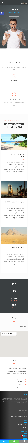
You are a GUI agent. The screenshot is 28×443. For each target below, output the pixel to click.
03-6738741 (20, 414)
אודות (24, 425)
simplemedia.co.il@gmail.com (16, 416)
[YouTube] (22, 436)
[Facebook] (26, 436)
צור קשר (24, 427)
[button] (14, 17)
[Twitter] (24, 436)
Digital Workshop (22, 424)
